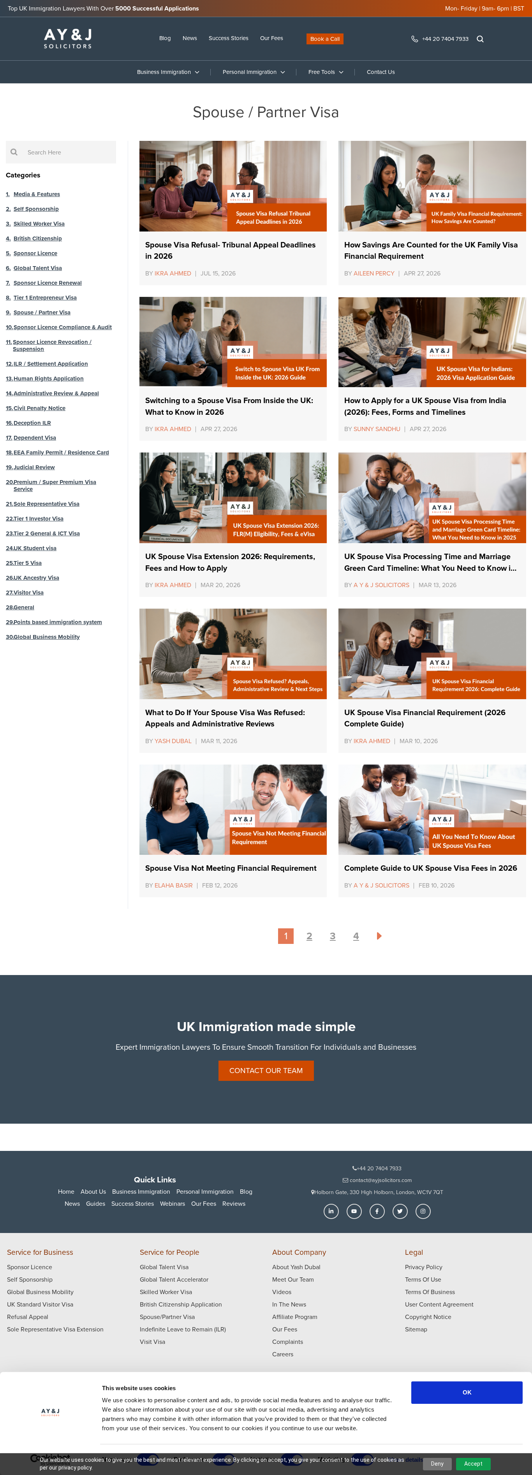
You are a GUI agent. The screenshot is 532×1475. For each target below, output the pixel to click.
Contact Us (381, 72)
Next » (379, 936)
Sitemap (416, 1329)
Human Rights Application (49, 378)
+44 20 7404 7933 (445, 39)
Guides (95, 1203)
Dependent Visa (35, 437)
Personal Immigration (250, 72)
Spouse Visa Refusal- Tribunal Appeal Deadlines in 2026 (230, 250)
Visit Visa (152, 1341)
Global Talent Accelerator (174, 1279)
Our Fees (271, 38)
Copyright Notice (428, 1316)
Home (66, 1191)
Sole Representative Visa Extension (55, 1329)
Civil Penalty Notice (39, 408)
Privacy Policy (423, 1267)
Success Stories (228, 38)
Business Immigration (164, 72)
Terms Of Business (430, 1291)
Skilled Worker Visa (39, 223)
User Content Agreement (439, 1304)
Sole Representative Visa (46, 503)
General (24, 607)
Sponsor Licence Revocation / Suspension (52, 345)
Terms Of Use (423, 1279)
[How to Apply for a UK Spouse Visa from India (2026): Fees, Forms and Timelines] (432, 342)
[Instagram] (423, 1211)
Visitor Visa (29, 592)
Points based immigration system (58, 622)
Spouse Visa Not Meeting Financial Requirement (231, 868)
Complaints (287, 1341)
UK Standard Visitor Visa (40, 1304)
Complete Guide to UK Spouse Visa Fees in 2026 (430, 868)
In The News (289, 1304)
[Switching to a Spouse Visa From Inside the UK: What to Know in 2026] (233, 342)
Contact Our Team (266, 1070)
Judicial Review (34, 467)
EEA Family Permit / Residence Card (61, 452)
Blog (165, 38)
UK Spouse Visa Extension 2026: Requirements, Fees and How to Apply (230, 562)
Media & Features (37, 194)
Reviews (233, 1203)
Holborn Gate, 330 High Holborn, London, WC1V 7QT (378, 1192)
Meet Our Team (293, 1279)
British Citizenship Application (181, 1304)
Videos (281, 1291)
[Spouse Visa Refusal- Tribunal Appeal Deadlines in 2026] (233, 186)
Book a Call (325, 39)
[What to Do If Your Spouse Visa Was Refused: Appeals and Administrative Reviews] (233, 654)
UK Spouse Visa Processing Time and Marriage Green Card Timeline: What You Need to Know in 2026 (429, 568)
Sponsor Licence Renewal (48, 282)
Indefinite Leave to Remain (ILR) (183, 1329)
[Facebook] (377, 1211)
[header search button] (480, 39)
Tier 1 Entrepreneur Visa (45, 297)
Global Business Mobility (47, 636)
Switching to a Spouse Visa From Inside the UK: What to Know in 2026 (229, 406)
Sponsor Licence (35, 253)
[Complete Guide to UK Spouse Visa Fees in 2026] (432, 810)
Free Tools (321, 72)
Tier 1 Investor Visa (38, 518)
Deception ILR (32, 422)
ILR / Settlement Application (51, 363)
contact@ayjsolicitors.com (380, 1180)
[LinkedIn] (331, 1211)
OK (467, 1392)
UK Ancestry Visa (36, 577)
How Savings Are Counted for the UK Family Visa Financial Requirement (431, 250)
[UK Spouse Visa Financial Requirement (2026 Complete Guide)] (432, 654)
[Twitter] (400, 1211)
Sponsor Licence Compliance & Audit (63, 327)
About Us (93, 1191)
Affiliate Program (294, 1316)
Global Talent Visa (38, 268)
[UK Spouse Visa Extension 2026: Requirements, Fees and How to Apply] (233, 497)
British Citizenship (38, 238)
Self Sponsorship (36, 208)
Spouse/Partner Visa (167, 1316)
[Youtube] (354, 1211)
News (190, 38)
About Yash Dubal (296, 1267)
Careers (282, 1354)
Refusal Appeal (27, 1316)
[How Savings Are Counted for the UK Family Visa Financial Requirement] (432, 186)
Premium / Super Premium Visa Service (55, 486)
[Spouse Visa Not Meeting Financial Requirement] (233, 810)
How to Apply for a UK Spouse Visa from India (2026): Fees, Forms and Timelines (425, 406)
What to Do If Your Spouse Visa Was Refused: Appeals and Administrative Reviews (225, 718)
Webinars (172, 1203)
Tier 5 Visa (28, 562)
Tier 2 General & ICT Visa (47, 533)
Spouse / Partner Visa (42, 312)
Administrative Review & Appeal (56, 393)
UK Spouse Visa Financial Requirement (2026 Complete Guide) (425, 718)
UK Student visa (35, 548)
